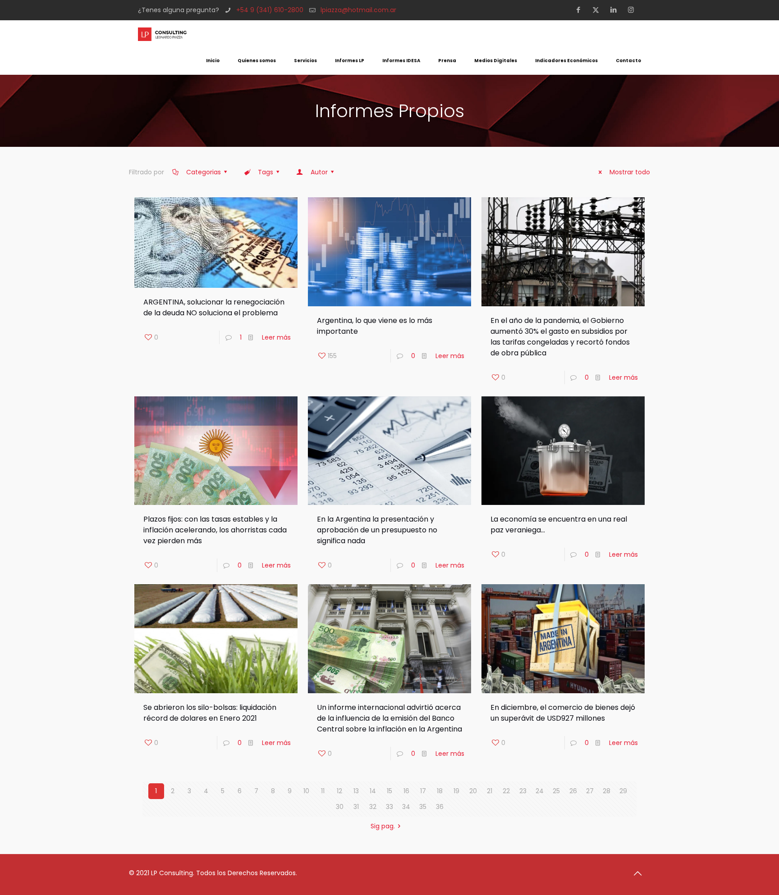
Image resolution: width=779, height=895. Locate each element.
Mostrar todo (629, 172)
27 (590, 790)
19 (456, 790)
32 (372, 806)
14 (373, 790)
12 (339, 790)
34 (406, 806)
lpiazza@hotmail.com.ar (358, 9)
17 (423, 790)
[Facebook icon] (580, 9)
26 (573, 790)
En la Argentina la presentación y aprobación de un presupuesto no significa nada (377, 530)
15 (389, 790)
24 (540, 790)
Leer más (276, 337)
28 (606, 790)
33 (389, 806)
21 (489, 790)
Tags (265, 172)
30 (340, 806)
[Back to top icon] (640, 873)
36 (440, 806)
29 (623, 790)
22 (506, 790)
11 (323, 790)
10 (306, 790)
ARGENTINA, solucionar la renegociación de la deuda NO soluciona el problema (213, 307)
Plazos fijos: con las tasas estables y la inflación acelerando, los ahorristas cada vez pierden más (215, 530)
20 (473, 790)
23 (523, 790)
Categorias (203, 172)
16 (406, 790)
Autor (319, 172)
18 (440, 790)
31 (356, 806)
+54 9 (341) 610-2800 (269, 9)
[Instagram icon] (633, 9)
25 (556, 790)
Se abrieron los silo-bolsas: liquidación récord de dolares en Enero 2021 (209, 712)
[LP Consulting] (162, 33)
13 (356, 790)
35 (422, 806)
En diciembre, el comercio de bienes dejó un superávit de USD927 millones (562, 712)
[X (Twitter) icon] (598, 9)
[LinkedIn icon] (616, 9)
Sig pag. (383, 826)
